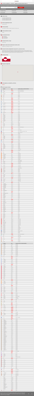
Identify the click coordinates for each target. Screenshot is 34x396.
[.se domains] (1, 128)
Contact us (3, 84)
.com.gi (4, 146)
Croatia (16, 263)
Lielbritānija (19, 162)
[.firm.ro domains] (1, 248)
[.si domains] (1, 150)
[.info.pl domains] (1, 205)
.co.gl (4, 175)
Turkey (16, 273)
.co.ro (4, 250)
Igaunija (19, 101)
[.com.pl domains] (1, 199)
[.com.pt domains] (1, 314)
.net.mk (4, 158)
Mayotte (17, 315)
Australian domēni (14, 12)
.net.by (4, 375)
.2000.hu (4, 320)
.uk (3, 160)
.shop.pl (4, 209)
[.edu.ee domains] (1, 112)
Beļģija (19, 98)
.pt (3, 312)
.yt (3, 315)
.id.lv (4, 359)
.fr (3, 256)
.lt (3, 303)
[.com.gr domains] (1, 260)
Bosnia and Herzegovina (21, 91)
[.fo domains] (1, 236)
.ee (3, 101)
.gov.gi (4, 148)
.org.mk (4, 156)
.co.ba (4, 91)
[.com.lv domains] (1, 363)
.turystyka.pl (4, 184)
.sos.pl (4, 210)
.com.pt (4, 314)
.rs (3, 285)
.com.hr (4, 264)
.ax (3, 368)
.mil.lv (4, 362)
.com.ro (4, 246)
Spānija (16, 281)
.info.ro (4, 251)
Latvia (16, 359)
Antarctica (17, 255)
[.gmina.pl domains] (1, 186)
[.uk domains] (1, 160)
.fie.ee (4, 104)
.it (3, 299)
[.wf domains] (1, 132)
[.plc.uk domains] (1, 161)
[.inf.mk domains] (1, 155)
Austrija (16, 294)
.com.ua (4, 93)
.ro (3, 240)
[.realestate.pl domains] (1, 190)
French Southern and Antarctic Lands (22, 131)
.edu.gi (4, 147)
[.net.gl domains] (1, 176)
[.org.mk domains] (1, 156)
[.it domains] (1, 299)
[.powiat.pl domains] (1, 211)
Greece (16, 259)
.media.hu (4, 322)
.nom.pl (4, 200)
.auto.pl (4, 207)
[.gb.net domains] (1, 296)
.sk (3, 159)
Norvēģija (19, 237)
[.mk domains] (1, 153)
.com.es (4, 282)
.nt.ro (4, 253)
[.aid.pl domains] (1, 189)
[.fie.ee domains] (1, 104)
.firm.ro (4, 248)
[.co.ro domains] (1, 250)
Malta (16, 307)
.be (3, 98)
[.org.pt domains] (1, 313)
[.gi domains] (1, 143)
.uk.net (4, 298)
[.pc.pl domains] (1, 188)
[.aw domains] (1, 367)
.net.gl (4, 176)
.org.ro (4, 245)
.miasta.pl (4, 187)
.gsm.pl (4, 201)
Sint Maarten (17, 369)
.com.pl (4, 199)
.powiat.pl (4, 211)
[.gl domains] (1, 173)
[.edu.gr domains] (1, 262)
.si (3, 150)
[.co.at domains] (1, 294)
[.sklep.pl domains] (1, 208)
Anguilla (19, 140)
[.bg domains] (1, 133)
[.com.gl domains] (1, 174)
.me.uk (4, 163)
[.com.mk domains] (1, 157)
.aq (3, 255)
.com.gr (4, 260)
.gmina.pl (4, 186)
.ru (3, 352)
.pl (3, 182)
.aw (3, 367)
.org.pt (4, 313)
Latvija (16, 358)
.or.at (4, 295)
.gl (3, 173)
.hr (3, 263)
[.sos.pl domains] (1, 210)
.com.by (4, 374)
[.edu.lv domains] (1, 366)
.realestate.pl (4, 190)
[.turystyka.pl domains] (1, 184)
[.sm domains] (1, 235)
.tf (3, 131)
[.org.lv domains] (1, 361)
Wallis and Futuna (20, 132)
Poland (19, 183)
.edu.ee (4, 112)
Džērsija (19, 125)
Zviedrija (19, 128)
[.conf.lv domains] (1, 360)
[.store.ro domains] (1, 244)
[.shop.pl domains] (1, 209)
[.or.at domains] (1, 295)
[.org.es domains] (1, 281)
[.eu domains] (1, 317)
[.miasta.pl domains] (1, 187)
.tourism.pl (4, 202)
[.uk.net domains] (1, 298)
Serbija (16, 285)
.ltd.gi (4, 144)
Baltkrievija (17, 371)
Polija (18, 182)
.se (3, 128)
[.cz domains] (1, 390)
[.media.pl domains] (1, 183)
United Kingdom (20, 160)
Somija (16, 368)
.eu (3, 317)
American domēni (3, 12)
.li (3, 149)
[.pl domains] (1, 182)
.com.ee (4, 109)
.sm (3, 235)
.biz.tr (4, 278)
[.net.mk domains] (1, 158)
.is (3, 284)
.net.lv (4, 365)
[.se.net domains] (1, 297)
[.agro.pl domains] (1, 206)
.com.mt (4, 307)
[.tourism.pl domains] (1, 202)
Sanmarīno (19, 235)
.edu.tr (4, 275)
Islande (16, 284)
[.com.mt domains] (1, 307)
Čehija (16, 390)
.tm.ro (4, 249)
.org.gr (4, 259)
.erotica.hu (4, 321)
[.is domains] (1, 284)
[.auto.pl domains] (1, 207)
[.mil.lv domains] (1, 362)
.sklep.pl (4, 208)
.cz (3, 390)
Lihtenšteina (19, 149)
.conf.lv (4, 360)
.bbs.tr (4, 273)
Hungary (17, 320)
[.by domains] (1, 371)
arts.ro (4, 252)
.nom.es (4, 283)
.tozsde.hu (4, 324)
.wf (3, 132)
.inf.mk (4, 155)
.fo (3, 236)
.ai (3, 140)
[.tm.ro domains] (1, 249)
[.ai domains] (1, 140)
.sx (3, 369)
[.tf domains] (1, 131)
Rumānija (19, 240)
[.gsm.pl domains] (1, 201)
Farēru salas (19, 236)
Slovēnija (19, 150)
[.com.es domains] (1, 282)
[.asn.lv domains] (1, 364)
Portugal (17, 313)
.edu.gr (4, 262)
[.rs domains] (1, 285)
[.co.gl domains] (1, 175)
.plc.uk (4, 161)
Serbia (16, 291)
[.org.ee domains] (1, 106)
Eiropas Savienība (18, 317)
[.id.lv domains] (1, 359)
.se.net (4, 297)
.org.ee (4, 106)
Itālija (16, 299)
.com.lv (4, 363)
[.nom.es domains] (1, 283)
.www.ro (4, 254)
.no (3, 237)
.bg (3, 133)
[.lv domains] (1, 358)
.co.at (4, 294)
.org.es (4, 281)
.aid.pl (4, 189)
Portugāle (17, 312)
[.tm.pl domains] (1, 203)
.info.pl (4, 205)
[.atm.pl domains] (1, 204)
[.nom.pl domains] (1, 200)
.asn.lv (4, 364)
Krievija (16, 352)
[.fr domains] (1, 256)
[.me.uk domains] (1, 163)
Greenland (19, 173)
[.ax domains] (1, 368)
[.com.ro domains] (1, 246)
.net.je (4, 125)
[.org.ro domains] (1, 245)
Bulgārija (19, 133)
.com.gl (4, 174)
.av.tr (4, 276)
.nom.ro (4, 247)
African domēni (25, 12)
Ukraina (19, 92)
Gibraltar (19, 143)
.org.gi (4, 145)
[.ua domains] (1, 92)
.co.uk (4, 166)
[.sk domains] (1, 159)
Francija (17, 256)
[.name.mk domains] (1, 154)
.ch (3, 139)
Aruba (16, 367)
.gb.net (4, 296)
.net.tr (4, 274)
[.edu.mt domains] (1, 310)
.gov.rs (4, 291)
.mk (3, 153)
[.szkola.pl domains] (1, 185)
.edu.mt (4, 310)
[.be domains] (1, 98)
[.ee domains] (1, 101)
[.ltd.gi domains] (1, 144)
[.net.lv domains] (1, 365)
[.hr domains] (1, 263)
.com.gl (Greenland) (5, 37)
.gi (3, 143)
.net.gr (4, 261)
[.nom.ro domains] (1, 247)
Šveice (19, 139)
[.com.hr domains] (1, 264)
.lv (3, 358)
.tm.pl (4, 203)
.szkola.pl (4, 185)
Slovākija (19, 159)
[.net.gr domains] (1, 261)
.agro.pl (4, 206)
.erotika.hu (4, 323)
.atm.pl (4, 204)
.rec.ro (4, 241)
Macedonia (19, 153)
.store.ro (4, 244)
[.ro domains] (1, 240)
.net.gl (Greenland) (5, 38)
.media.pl (4, 183)
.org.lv (4, 361)
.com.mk (4, 157)
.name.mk (4, 154)
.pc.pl (4, 188)
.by (3, 371)
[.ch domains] (1, 139)
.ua (3, 92)
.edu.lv (4, 366)
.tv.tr (4, 277)
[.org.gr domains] (1, 259)
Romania (17, 250)
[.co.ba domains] (1, 91)
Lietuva (16, 303)
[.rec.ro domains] (1, 241)
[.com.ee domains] (1, 109)
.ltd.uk (4, 162)
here (8, 394)
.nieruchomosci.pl (5, 193)
